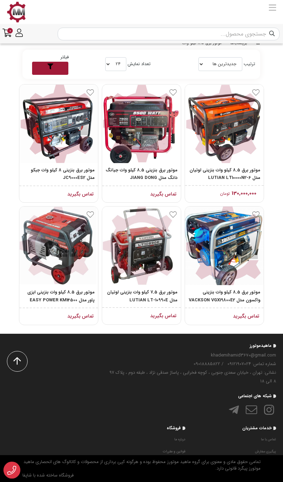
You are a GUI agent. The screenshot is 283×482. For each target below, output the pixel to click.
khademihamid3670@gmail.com (243, 355)
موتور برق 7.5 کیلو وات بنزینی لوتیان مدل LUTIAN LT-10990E (142, 296)
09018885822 (207, 364)
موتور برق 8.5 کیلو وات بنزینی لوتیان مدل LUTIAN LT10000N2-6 (224, 174)
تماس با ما (268, 439)
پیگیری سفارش (265, 451)
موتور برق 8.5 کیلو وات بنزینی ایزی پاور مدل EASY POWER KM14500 (61, 296)
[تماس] (11, 470)
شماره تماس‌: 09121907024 (251, 364)
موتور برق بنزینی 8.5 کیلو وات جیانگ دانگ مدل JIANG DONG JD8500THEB (141, 174)
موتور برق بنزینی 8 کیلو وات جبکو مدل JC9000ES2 (63, 174)
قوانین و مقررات (174, 451)
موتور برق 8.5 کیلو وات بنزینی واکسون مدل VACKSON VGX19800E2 (224, 296)
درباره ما (179, 439)
